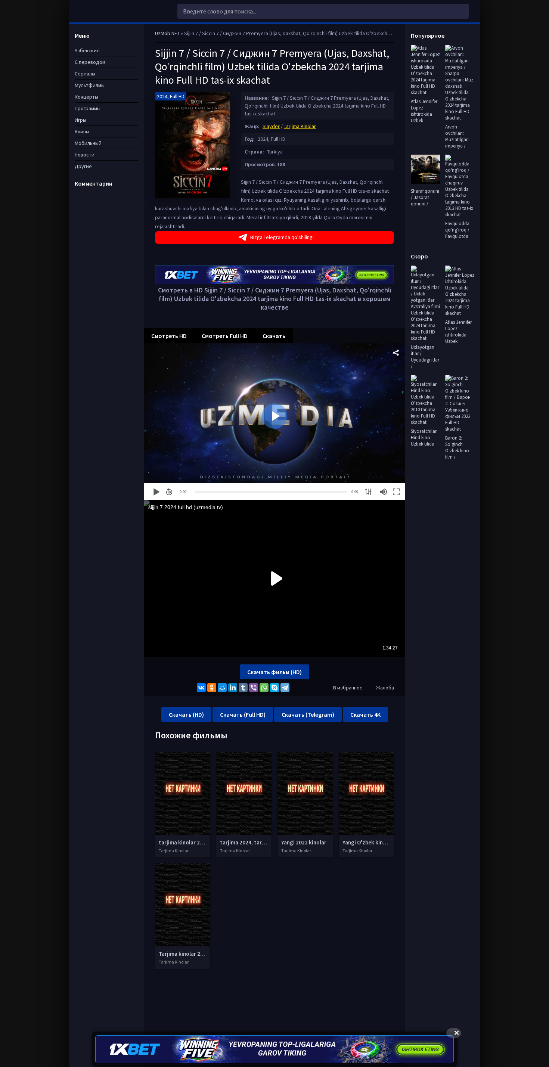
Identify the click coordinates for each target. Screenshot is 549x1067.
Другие (83, 166)
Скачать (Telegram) (308, 714)
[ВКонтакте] (201, 687)
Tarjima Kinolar (300, 126)
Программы (87, 108)
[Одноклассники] (211, 687)
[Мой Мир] (222, 687)
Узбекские (87, 50)
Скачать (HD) (186, 714)
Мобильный (88, 143)
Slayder (271, 126)
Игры (80, 120)
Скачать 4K (365, 714)
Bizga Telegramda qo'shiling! (282, 237)
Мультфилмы (90, 85)
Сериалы (85, 73)
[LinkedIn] (232, 687)
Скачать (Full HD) (243, 714)
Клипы (82, 131)
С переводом (90, 62)
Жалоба (385, 687)
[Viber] (253, 687)
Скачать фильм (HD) (274, 672)
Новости (84, 154)
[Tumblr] (243, 687)
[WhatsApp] (264, 687)
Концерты (86, 96)
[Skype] (274, 687)
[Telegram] (284, 687)
